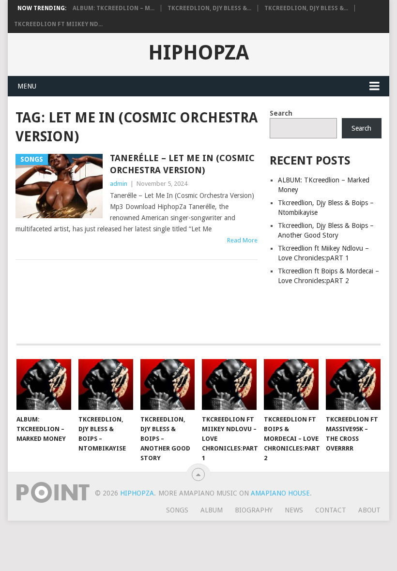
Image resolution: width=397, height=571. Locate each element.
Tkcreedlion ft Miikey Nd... (58, 24)
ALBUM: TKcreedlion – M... (113, 8)
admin (118, 183)
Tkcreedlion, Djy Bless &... (209, 8)
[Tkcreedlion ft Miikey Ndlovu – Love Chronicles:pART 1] (229, 384)
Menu (26, 86)
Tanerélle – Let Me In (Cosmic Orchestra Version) (182, 164)
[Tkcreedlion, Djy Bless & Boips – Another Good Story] (167, 384)
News (294, 510)
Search (281, 113)
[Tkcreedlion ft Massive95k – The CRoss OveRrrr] (353, 384)
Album (211, 510)
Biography (254, 510)
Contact (330, 510)
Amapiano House (280, 493)
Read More (242, 240)
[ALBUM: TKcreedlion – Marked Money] (43, 384)
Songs (177, 510)
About (369, 510)
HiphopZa (198, 53)
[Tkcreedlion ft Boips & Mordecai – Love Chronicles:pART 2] (291, 384)
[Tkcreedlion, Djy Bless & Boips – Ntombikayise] (105, 384)
